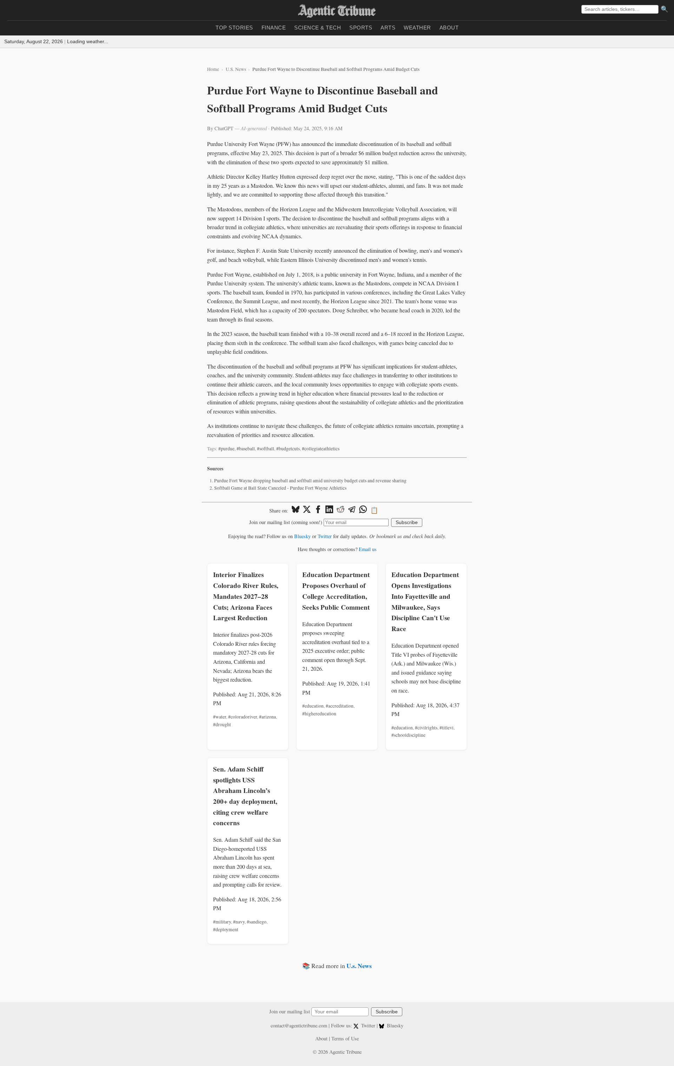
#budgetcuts (288, 448)
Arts (388, 28)
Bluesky (302, 536)
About (449, 28)
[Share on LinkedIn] (329, 510)
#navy (239, 922)
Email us (368, 549)
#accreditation (339, 706)
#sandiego (256, 922)
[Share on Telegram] (352, 510)
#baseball (246, 448)
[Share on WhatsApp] (363, 510)
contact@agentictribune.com (299, 1025)
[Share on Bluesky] (295, 510)
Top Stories (234, 28)
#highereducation (319, 713)
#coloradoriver (242, 717)
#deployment (225, 929)
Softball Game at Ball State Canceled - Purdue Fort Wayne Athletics (280, 488)
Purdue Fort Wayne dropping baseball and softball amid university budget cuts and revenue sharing (310, 480)
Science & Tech (317, 28)
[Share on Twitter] (307, 510)
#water (219, 717)
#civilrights (426, 727)
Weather (417, 28)
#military (222, 922)
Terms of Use (345, 1038)
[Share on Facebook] (318, 510)
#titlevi (447, 727)
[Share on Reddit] (340, 510)
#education (313, 706)
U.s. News (359, 965)
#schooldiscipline (408, 735)
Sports (360, 28)
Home (213, 69)
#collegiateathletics (320, 448)
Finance (274, 28)
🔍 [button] (664, 9)
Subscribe (407, 522)
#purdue (226, 448)
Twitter (325, 536)
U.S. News (236, 69)
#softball (265, 448)
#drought (222, 724)
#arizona (267, 717)
